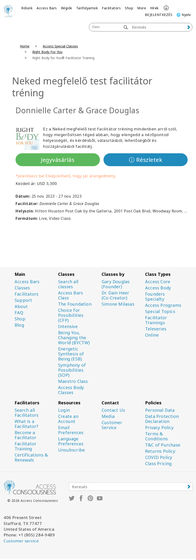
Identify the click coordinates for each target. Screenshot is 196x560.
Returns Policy (160, 451)
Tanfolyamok (87, 8)
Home (24, 46)
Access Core (157, 281)
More (141, 8)
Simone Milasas (118, 304)
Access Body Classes (71, 390)
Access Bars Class (70, 295)
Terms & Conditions (156, 436)
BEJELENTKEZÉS (159, 14)
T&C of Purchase (162, 444)
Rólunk (27, 8)
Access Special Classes (60, 46)
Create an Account (68, 419)
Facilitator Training (25, 446)
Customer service (21, 541)
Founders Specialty (155, 297)
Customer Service (112, 425)
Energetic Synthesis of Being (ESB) (71, 353)
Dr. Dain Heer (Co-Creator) (115, 295)
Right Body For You (47, 52)
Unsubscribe (71, 449)
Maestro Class (73, 381)
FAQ (19, 312)
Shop (129, 8)
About (21, 306)
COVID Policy (158, 457)
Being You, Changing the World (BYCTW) (74, 337)
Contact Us (113, 410)
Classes (22, 287)
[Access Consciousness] (8, 11)
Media (108, 416)
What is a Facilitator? (26, 424)
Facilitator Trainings (156, 320)
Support (23, 300)
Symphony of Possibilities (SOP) (72, 370)
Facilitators (111, 8)
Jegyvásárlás (57, 160)
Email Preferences (70, 430)
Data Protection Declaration (162, 419)
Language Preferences (70, 441)
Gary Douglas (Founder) (116, 284)
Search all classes (68, 284)
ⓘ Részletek (146, 160)
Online (152, 335)
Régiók (66, 8)
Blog (19, 325)
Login (64, 410)
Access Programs (163, 305)
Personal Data (160, 410)
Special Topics (160, 311)
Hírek (154, 8)
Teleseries (155, 328)
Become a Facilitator (25, 435)
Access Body (158, 287)
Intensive (68, 326)
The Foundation (75, 304)
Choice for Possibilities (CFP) (71, 315)
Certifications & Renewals (31, 457)
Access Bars (47, 8)
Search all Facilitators (26, 413)
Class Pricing (158, 463)
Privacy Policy (159, 427)
